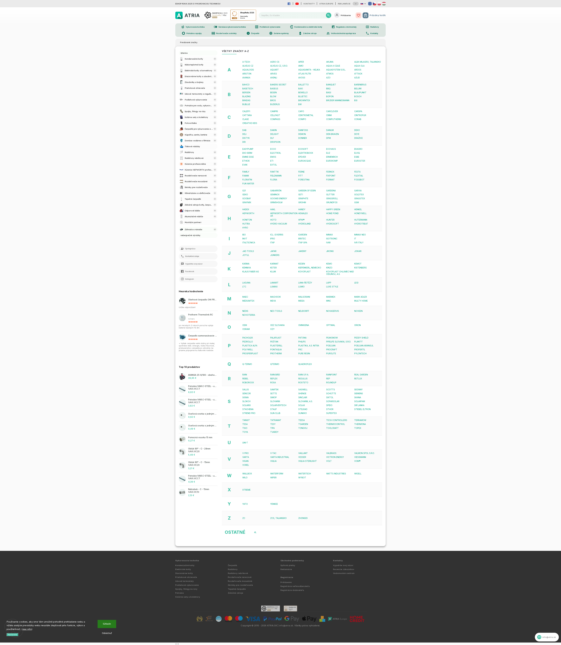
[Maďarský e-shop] (384, 3)
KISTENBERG (360, 267)
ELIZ (328, 153)
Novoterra (248, 315)
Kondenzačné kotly (184, 565)
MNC (328, 301)
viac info (27, 629)
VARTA (245, 457)
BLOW (273, 96)
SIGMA (245, 397)
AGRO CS (274, 62)
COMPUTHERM (333, 119)
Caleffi (246, 111)
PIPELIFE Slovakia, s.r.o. (338, 341)
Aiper (301, 62)
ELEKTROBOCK (305, 153)
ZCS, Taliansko (278, 518)
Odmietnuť (107, 633)
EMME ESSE (248, 157)
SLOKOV (246, 401)
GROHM (302, 202)
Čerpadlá (252, 33)
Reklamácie (344, 3)
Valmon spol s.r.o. (364, 453)
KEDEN (301, 263)
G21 (244, 190)
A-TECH (246, 62)
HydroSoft (332, 223)
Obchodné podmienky (292, 560)
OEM (244, 325)
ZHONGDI (303, 518)
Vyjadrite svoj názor (343, 565)
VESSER (302, 457)
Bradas (246, 100)
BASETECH (247, 88)
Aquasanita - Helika (309, 69)
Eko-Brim (247, 153)
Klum (273, 271)
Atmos (330, 73)
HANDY (301, 209)
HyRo (245, 227)
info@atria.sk (286, 625)
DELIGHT (274, 134)
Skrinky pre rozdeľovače (240, 585)
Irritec (302, 238)
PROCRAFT (331, 349)
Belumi (357, 88)
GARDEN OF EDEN (307, 190)
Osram (246, 329)
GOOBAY (246, 198)
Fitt (300, 175)
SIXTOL (329, 397)
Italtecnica (248, 242)
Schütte (331, 393)
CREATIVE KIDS (249, 123)
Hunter (330, 220)
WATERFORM (276, 473)
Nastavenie (12, 635)
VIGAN (245, 461)
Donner (302, 138)
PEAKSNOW (332, 337)
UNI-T (245, 442)
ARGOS (357, 69)
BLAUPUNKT (360, 92)
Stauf (273, 409)
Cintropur (360, 115)
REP (328, 378)
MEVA (273, 301)
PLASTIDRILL (276, 345)
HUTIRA (246, 223)
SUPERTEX (331, 413)
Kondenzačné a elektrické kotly (306, 27)
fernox (330, 171)
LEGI (356, 282)
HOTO (273, 220)
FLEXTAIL (358, 175)
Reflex (274, 378)
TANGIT (246, 420)
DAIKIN (273, 130)
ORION (357, 325)
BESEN (273, 92)
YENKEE (274, 504)
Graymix (246, 202)
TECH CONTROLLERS (336, 420)
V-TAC (273, 453)
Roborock (248, 382)
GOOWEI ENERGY (278, 198)
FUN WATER (248, 183)
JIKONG (330, 251)
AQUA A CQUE (333, 66)
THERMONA (360, 424)
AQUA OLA (359, 66)
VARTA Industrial (279, 457)
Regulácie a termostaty (343, 27)
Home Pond (332, 213)
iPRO (272, 238)
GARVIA (358, 190)
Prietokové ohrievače (186, 577)
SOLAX (301, 405)
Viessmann (360, 457)
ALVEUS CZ (247, 66)
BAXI (300, 88)
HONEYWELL (360, 213)
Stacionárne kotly (184, 573)
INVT (244, 238)
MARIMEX (330, 297)
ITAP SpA (302, 242)
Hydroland (304, 223)
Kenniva (246, 267)
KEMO (329, 263)
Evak (244, 164)
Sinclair (302, 397)
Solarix (246, 405)
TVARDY (274, 432)
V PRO (245, 453)
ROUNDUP (331, 382)
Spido (329, 405)
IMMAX (329, 234)
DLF (272, 138)
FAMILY (245, 171)
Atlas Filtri (304, 73)
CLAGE (245, 119)
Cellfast (275, 115)
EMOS (273, 157)
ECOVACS (331, 149)
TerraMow (360, 420)
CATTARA (247, 115)
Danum (330, 130)
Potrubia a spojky (192, 33)
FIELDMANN (276, 175)
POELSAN (330, 345)
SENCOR (246, 393)
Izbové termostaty (184, 581)
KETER (273, 267)
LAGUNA (246, 282)
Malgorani (304, 297)
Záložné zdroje (307, 33)
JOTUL (245, 255)
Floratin (247, 179)
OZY (272, 329)
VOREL (245, 465)
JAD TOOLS (248, 251)
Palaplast (276, 337)
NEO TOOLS (276, 311)
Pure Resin (304, 353)
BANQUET (331, 84)
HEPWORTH (248, 213)
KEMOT (358, 263)
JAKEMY (302, 251)
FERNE (301, 171)
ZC (243, 518)
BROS (273, 100)
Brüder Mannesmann (337, 100)
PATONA (302, 337)
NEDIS (245, 311)
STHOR (329, 409)
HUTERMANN (360, 220)
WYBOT (302, 477)
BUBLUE (246, 104)
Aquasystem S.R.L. (336, 69)
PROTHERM (276, 353)
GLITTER (330, 194)
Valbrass (331, 453)
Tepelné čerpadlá (237, 589)
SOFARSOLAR (332, 401)
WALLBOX (247, 473)
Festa (357, 171)
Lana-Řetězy (305, 282)
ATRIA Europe (326, 3)
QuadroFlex (305, 364)
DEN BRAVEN (332, 134)
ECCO (273, 149)
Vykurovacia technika (193, 27)
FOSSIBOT (359, 179)
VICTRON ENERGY (335, 457)
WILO (244, 477)
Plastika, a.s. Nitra (308, 345)
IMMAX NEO (360, 234)
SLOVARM (275, 401)
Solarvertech (278, 405)
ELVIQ (357, 153)
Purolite (331, 353)
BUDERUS (275, 104)
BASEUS (274, 88)
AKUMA (329, 62)
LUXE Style (332, 286)
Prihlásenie (286, 582)
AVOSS (301, 77)
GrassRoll (332, 198)
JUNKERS (274, 255)
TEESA (301, 420)
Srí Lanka (359, 405)
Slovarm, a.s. (305, 401)
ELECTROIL (275, 153)
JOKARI (357, 251)
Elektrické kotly (183, 569)
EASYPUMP (247, 149)
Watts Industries (336, 473)
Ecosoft (303, 149)
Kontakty (309, 3)
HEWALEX (303, 213)
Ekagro (358, 149)
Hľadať (328, 15)
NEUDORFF (303, 311)
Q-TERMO (247, 364)
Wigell (357, 473)
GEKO (245, 194)
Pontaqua (276, 349)
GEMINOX (275, 194)
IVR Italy (358, 242)
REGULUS (303, 378)
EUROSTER (359, 161)
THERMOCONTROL (335, 424)
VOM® (357, 461)
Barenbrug (360, 84)
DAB (244, 130)
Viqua (273, 461)
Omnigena (303, 325)
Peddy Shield (361, 337)
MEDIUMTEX (248, 301)
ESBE (356, 157)
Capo (301, 111)
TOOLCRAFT (332, 428)
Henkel (358, 209)
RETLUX (358, 378)
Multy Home (361, 301)
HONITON (247, 220)
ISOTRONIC (331, 238)
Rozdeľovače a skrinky (224, 33)
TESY (273, 424)
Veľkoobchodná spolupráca (341, 33)
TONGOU (302, 428)
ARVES (273, 73)
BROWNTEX (304, 100)
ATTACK (358, 73)
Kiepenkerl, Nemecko (309, 267)
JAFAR (273, 251)
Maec (245, 297)
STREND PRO (248, 413)
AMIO (300, 66)
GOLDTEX (359, 194)
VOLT (329, 461)
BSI (355, 100)
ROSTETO (303, 382)
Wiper (273, 477)
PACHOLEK (247, 337)
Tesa (245, 424)
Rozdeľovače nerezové (240, 577)
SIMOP (273, 397)
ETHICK (246, 161)
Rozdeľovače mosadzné (240, 581)
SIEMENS (358, 393)
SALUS (245, 389)
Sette (273, 393)
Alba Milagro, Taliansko (367, 62)
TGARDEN (303, 424)
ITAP (272, 242)
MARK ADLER (360, 297)
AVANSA (246, 77)
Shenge (302, 393)
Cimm (329, 115)
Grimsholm (276, 202)
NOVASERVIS (332, 311)
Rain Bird (275, 374)
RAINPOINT (331, 374)
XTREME (246, 490)
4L (255, 532)
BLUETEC (302, 96)
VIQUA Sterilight (307, 461)
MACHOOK (275, 297)
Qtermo (274, 364)
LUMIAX (274, 286)
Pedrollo (247, 341)
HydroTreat (361, 223)
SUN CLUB (275, 413)
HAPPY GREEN (333, 209)
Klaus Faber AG (250, 271)
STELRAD (302, 409)
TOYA (245, 432)
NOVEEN (358, 311)
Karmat (274, 263)
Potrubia (179, 593)
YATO (245, 504)
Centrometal (305, 115)
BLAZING (246, 96)
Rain (244, 374)
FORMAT (330, 179)
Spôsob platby (287, 565)
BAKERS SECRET (278, 84)
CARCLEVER (332, 111)
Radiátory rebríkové (238, 573)
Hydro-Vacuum (278, 223)
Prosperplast (250, 353)
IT (355, 238)
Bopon (330, 96)
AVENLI (273, 77)
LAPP (328, 282)
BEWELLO (303, 92)
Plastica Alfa (249, 345)
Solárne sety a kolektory (187, 597)
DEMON (302, 134)
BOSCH (357, 96)
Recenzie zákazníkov (343, 569)
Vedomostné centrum (344, 573)
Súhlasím (107, 623)
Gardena (331, 190)
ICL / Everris (276, 234)
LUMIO (301, 286)
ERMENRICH (332, 157)
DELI (244, 134)
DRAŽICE (358, 138)
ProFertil (359, 349)
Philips (302, 341)
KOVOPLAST (304, 271)
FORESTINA (304, 179)
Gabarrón (275, 190)
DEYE (356, 134)
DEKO (357, 130)
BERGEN (246, 92)
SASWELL (303, 389)
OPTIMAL (330, 325)
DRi (244, 142)
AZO (328, 77)
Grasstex (359, 198)
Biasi (328, 92)
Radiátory (372, 27)
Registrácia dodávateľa (292, 590)
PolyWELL (247, 349)
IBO (244, 234)
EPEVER (302, 157)
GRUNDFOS (331, 202)
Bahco (246, 84)
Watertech (304, 473)
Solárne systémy (279, 33)
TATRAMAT (275, 420)
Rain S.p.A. (303, 374)
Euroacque (304, 161)
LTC (244, 286)
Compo (302, 119)
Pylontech (360, 353)
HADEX (245, 209)
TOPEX (357, 428)
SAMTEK (274, 389)
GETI (300, 194)
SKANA (357, 397)
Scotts (330, 389)
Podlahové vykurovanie (267, 27)
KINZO (329, 267)
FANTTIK (274, 171)
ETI (271, 161)
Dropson (275, 142)
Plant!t (358, 341)
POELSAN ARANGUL (363, 345)
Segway (358, 389)
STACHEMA (247, 409)
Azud (357, 77)
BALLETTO (303, 84)
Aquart (274, 69)
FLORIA (273, 179)
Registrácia (286, 577)
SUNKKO (302, 413)
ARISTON (246, 73)
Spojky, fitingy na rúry (186, 589)
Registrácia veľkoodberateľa (295, 586)
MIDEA (301, 301)
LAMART (274, 282)
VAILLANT (303, 453)
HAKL (272, 209)
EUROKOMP (332, 161)
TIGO (244, 428)
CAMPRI (274, 111)
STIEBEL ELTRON (362, 409)
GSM (356, 202)
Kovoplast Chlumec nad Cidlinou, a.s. (340, 272)
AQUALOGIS (248, 69)
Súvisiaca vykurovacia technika (230, 27)
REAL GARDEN (361, 374)
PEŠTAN (274, 341)
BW (300, 104)
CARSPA (358, 111)
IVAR (328, 242)
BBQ (328, 88)
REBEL (245, 378)
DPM (328, 138)
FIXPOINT (331, 175)
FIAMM (245, 175)
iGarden (302, 234)
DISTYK (246, 138)
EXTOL (273, 164)
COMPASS (275, 119)
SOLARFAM (359, 401)
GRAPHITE (303, 198)
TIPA (272, 428)
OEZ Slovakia (277, 325)
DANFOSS (303, 130)
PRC (300, 349)
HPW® (301, 220)
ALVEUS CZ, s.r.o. (279, 66)
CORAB (357, 119)
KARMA (245, 263)
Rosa (273, 382)
